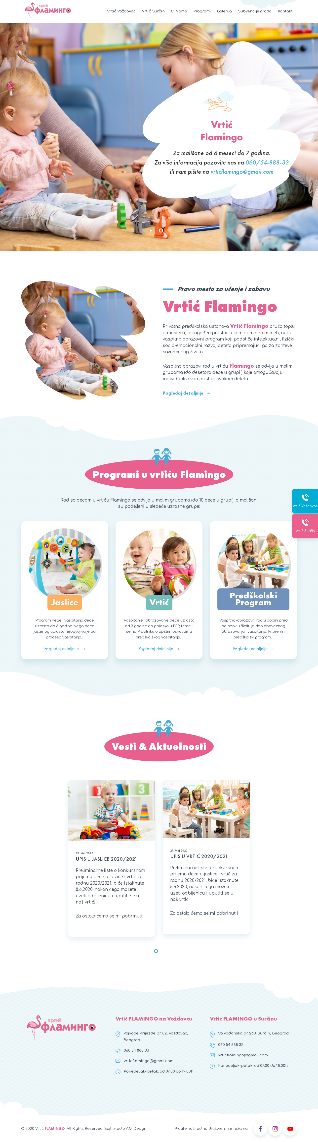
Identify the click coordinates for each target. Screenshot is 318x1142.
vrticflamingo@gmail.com (241, 172)
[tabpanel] (159, 137)
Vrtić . (50, 1128)
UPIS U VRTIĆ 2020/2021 (199, 856)
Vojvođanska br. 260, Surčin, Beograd (253, 1033)
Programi (202, 11)
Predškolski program (253, 599)
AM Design (136, 1129)
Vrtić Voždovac (121, 11)
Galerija (224, 11)
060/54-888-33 (267, 162)
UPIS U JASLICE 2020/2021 (106, 859)
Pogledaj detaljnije (184, 393)
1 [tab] (151, 230)
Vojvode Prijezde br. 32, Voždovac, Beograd (155, 1036)
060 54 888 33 (136, 1050)
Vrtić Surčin (153, 11)
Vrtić (159, 602)
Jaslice (64, 602)
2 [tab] (161, 230)
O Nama (179, 11)
